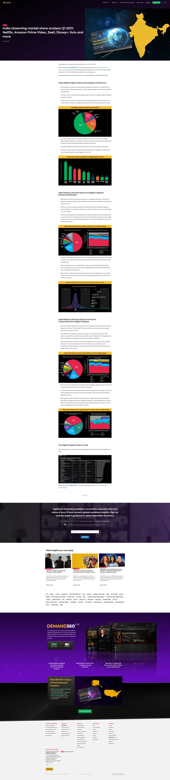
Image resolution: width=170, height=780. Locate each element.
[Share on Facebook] (87, 495)
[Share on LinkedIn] (83, 495)
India (87, 64)
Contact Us (156, 2)
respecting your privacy (86, 521)
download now (85, 711)
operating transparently (103, 521)
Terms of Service (82, 774)
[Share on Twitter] (85, 495)
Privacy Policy (88, 774)
